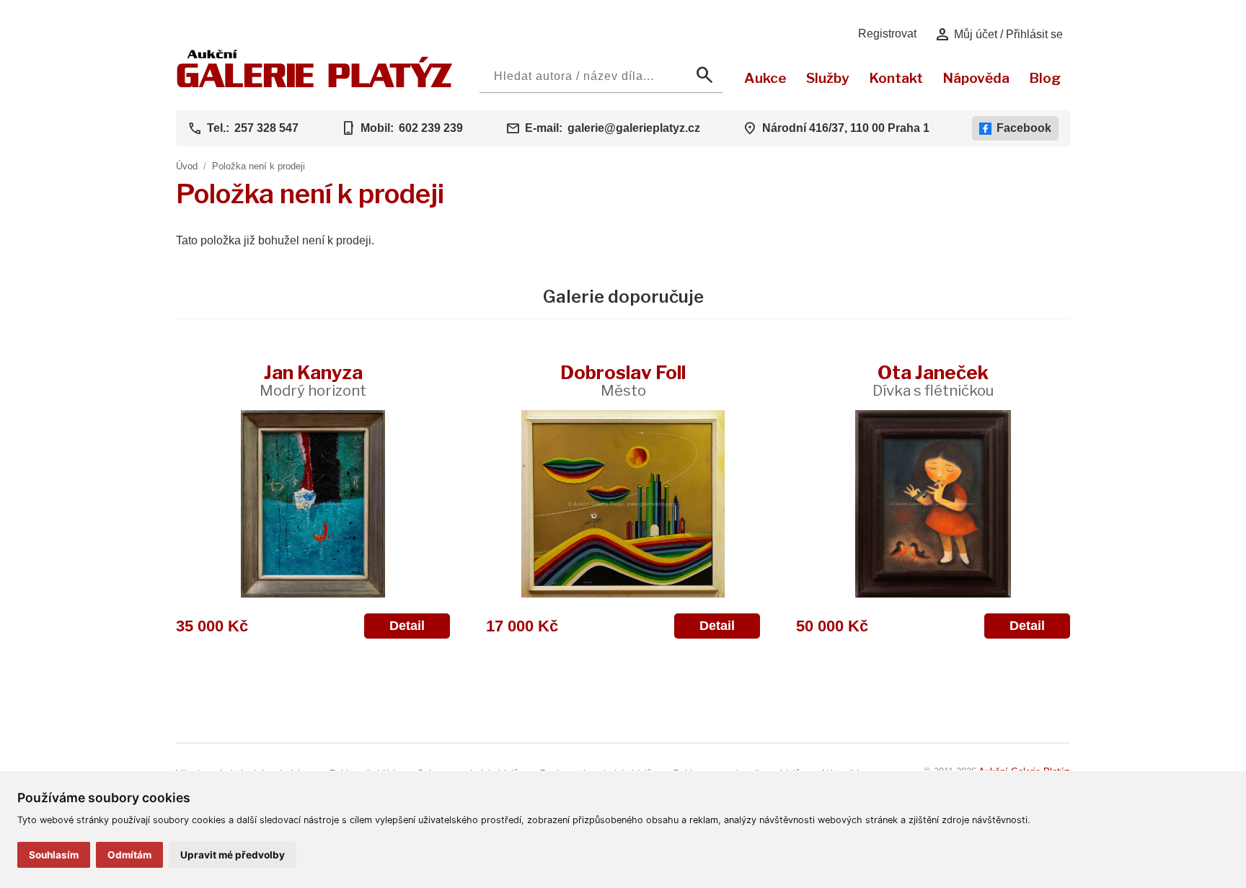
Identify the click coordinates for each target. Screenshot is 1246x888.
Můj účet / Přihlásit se (998, 35)
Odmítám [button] (129, 855)
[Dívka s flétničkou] (933, 504)
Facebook (1024, 128)
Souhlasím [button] (54, 855)
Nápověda (975, 77)
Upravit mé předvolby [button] (232, 855)
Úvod (187, 166)
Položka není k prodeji (258, 166)
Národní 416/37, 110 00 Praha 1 (845, 128)
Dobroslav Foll (623, 380)
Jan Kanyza (313, 380)
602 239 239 (431, 128)
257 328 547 (266, 128)
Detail (407, 625)
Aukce (765, 77)
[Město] (623, 504)
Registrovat (887, 33)
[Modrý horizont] (313, 504)
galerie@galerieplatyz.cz (633, 128)
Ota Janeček (933, 380)
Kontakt (896, 77)
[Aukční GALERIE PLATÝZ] (315, 84)
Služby (827, 77)
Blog (1045, 77)
